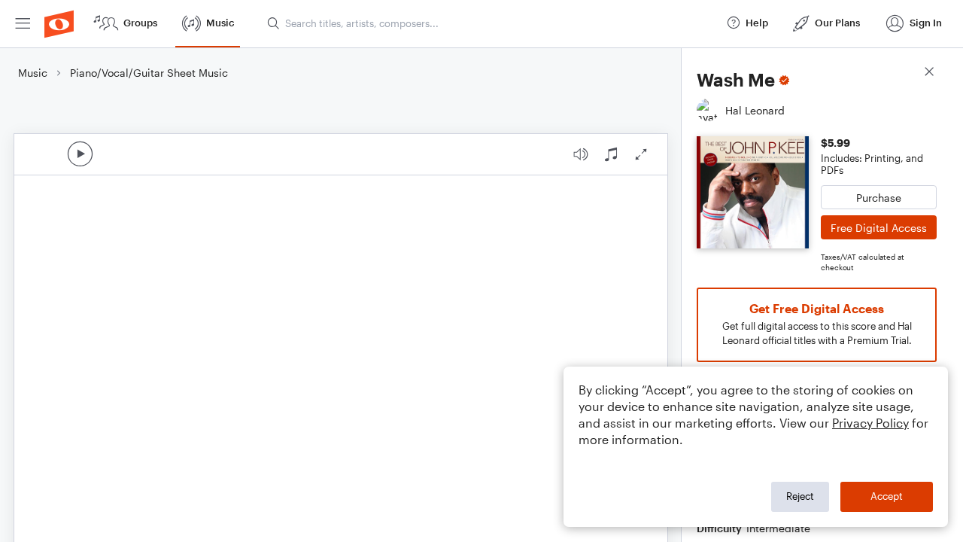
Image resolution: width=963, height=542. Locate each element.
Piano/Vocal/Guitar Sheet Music (149, 72)
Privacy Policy (870, 423)
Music (32, 72)
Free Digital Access (879, 227)
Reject (800, 496)
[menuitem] (22, 23)
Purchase (878, 197)
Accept (886, 496)
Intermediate (778, 528)
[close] (929, 73)
